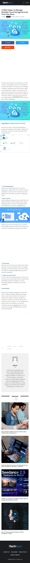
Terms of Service (15, 554)
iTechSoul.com (19, 559)
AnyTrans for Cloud (17, 95)
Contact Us (6, 552)
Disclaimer (14, 552)
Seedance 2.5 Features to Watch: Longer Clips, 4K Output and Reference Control (14, 499)
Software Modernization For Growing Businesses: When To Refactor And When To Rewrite (14, 465)
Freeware (9, 346)
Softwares (21, 346)
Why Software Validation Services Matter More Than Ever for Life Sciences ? (13, 432)
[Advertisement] (15, 66)
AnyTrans (16, 305)
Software (8, 16)
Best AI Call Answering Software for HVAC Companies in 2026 (12, 532)
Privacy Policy (23, 552)
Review (15, 346)
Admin (4, 16)
